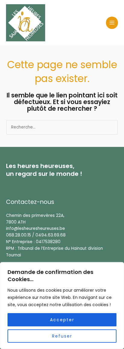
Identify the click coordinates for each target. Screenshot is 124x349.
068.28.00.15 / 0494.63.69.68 (36, 235)
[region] (62, 305)
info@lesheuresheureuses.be (35, 228)
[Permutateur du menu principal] (112, 23)
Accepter (62, 320)
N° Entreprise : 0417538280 (33, 242)
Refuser (62, 336)
